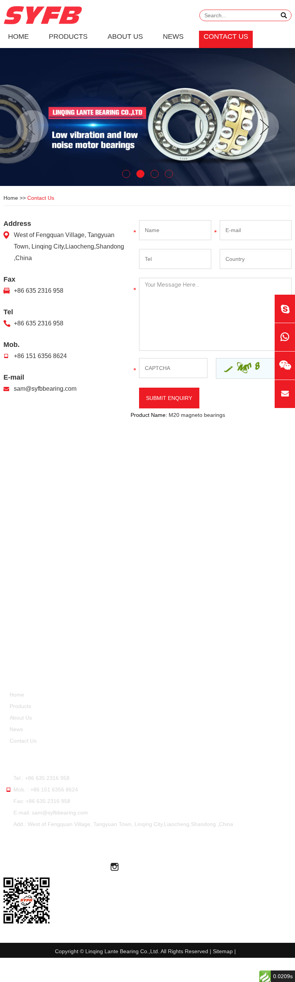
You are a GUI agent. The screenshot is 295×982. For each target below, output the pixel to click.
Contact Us (226, 36)
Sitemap (223, 951)
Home (18, 36)
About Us (125, 36)
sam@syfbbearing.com (45, 388)
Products (68, 36)
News (173, 36)
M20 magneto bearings (197, 415)
